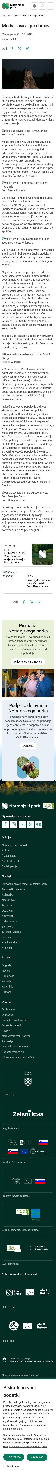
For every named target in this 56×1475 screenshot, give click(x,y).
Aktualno (6, 16)
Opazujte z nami (11, 1025)
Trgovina (7, 905)
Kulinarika (8, 895)
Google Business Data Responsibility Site (25, 1447)
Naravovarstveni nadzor (16, 1036)
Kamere (6, 992)
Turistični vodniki (11, 932)
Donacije (28, 746)
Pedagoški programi (13, 889)
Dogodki (7, 965)
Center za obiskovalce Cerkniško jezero (25, 884)
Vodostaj (7, 981)
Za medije (7, 1041)
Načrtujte (7, 876)
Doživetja (7, 911)
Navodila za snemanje (15, 1047)
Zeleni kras (8, 937)
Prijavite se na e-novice (28, 662)
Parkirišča (7, 987)
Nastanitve (8, 900)
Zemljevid (7, 927)
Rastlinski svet (10, 861)
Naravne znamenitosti (15, 845)
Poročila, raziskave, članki (17, 1020)
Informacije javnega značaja (18, 1057)
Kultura (6, 851)
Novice (16, 16)
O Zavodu (8, 1015)
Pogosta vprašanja (13, 1052)
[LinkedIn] (27, 48)
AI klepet (7, 948)
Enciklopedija (9, 866)
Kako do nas (9, 921)
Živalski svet (9, 856)
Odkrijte (6, 837)
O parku (6, 1002)
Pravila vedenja (11, 943)
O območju (8, 1009)
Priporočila (8, 976)
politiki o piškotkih (12, 1429)
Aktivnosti (8, 916)
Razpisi (6, 1031)
